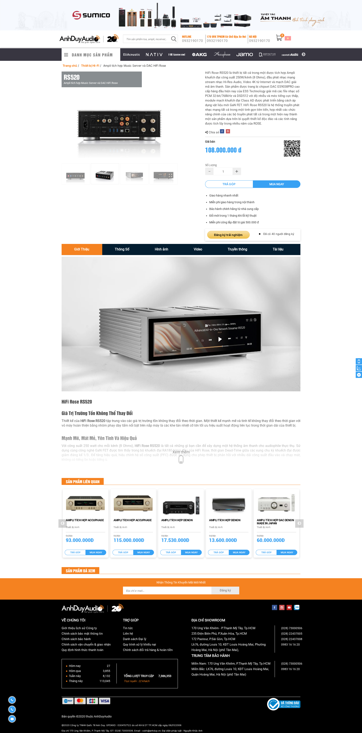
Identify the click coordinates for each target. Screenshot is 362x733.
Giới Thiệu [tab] (81, 249)
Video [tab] (198, 249)
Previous (117, 54)
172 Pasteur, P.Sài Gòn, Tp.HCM (213, 639)
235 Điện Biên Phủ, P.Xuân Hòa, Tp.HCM (219, 633)
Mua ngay (276, 184)
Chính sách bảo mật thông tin (82, 633)
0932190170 (192, 41)
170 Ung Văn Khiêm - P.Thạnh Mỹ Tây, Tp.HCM (223, 628)
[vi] (288, 38)
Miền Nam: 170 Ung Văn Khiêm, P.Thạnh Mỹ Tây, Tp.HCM (230, 663)
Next (303, 54)
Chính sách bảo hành (76, 639)
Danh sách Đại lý (134, 639)
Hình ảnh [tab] (161, 249)
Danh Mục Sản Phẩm (92, 54)
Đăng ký (225, 590)
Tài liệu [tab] (278, 249)
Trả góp (228, 184)
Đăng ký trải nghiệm (228, 235)
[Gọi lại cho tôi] (359, 361)
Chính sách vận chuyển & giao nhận (86, 644)
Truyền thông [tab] (237, 249)
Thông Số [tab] (122, 249)
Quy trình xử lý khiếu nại (139, 644)
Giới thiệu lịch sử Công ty (79, 628)
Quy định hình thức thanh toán (82, 650)
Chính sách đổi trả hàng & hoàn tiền (148, 650)
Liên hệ (128, 633)
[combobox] (146, 39)
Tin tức (128, 628)
